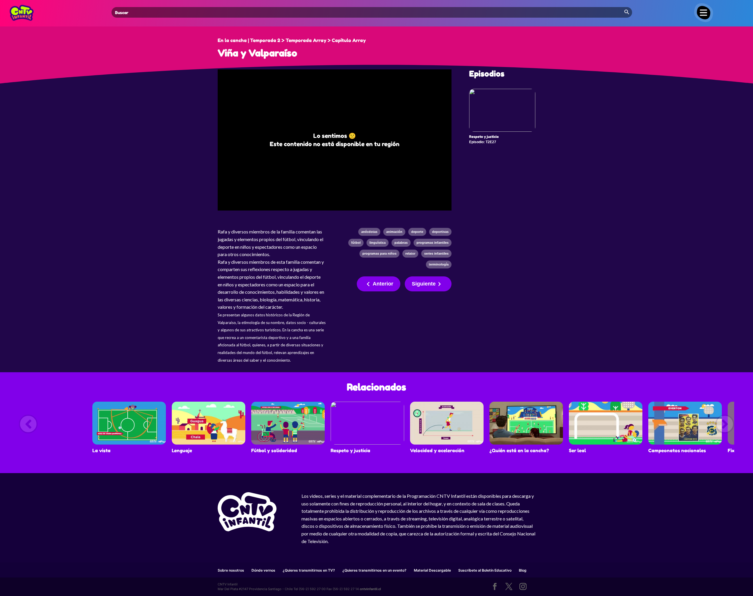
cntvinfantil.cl (370, 589)
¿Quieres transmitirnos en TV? (309, 570)
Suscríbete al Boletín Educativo (485, 570)
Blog (523, 570)
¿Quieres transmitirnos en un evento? (374, 570)
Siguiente (424, 284)
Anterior (383, 284)
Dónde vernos (263, 570)
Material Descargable (432, 570)
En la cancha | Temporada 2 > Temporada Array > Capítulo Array (292, 40)
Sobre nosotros (231, 570)
